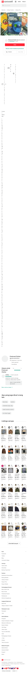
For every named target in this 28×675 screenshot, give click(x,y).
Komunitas (4, 567)
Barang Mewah (5, 577)
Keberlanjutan (19, 662)
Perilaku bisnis (8, 665)
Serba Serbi (4, 565)
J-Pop (3, 638)
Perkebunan (4, 595)
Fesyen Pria (4, 581)
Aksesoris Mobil (5, 650)
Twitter (3, 555)
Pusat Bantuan (4, 662)
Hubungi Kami (10, 662)
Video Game (4, 629)
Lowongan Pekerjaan (6, 663)
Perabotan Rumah (6, 593)
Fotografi (4, 618)
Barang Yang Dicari (6, 570)
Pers (15, 662)
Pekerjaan (4, 611)
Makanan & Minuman (6, 622)
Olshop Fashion (5, 579)
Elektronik (4, 603)
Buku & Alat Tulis (5, 589)
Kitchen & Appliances (6, 598)
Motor (3, 654)
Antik (3, 633)
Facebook (4, 553)
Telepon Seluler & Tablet (7, 605)
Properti (3, 652)
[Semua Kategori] (15, 1)
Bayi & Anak (4, 591)
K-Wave (3, 640)
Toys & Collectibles (6, 631)
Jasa (3, 613)
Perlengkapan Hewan (6, 635)
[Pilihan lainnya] (1, 442)
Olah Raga (4, 627)
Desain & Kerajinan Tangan (7, 620)
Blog (3, 558)
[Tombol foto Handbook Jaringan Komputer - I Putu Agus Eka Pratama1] (14, 23)
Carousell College (5, 560)
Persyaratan (22, 663)
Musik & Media (5, 625)
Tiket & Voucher (5, 642)
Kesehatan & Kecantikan (7, 575)
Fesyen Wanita (5, 584)
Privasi (3, 665)
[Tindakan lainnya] (25, 14)
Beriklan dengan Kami (15, 663)
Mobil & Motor (5, 647)
